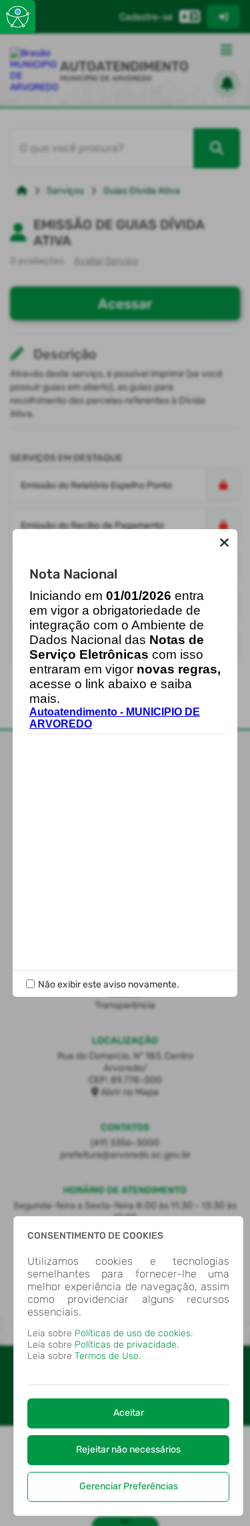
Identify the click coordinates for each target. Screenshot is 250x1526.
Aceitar (128, 1412)
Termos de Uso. (108, 1356)
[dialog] (128, 1366)
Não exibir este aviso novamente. (108, 984)
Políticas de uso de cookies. (134, 1333)
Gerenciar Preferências (128, 1486)
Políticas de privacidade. (127, 1344)
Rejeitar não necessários (128, 1449)
